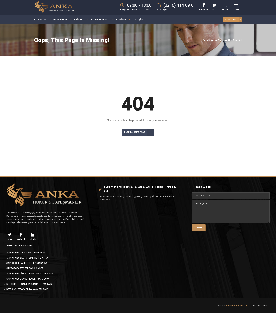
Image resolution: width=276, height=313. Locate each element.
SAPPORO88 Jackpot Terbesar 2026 (26, 263)
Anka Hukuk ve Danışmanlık (216, 40)
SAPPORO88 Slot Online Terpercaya (27, 258)
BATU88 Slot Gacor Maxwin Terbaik (27, 289)
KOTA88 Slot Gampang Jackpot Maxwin (29, 284)
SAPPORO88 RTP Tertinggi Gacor (25, 268)
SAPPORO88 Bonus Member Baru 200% (28, 279)
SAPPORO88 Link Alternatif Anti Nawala (29, 273)
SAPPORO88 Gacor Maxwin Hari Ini (26, 252)
